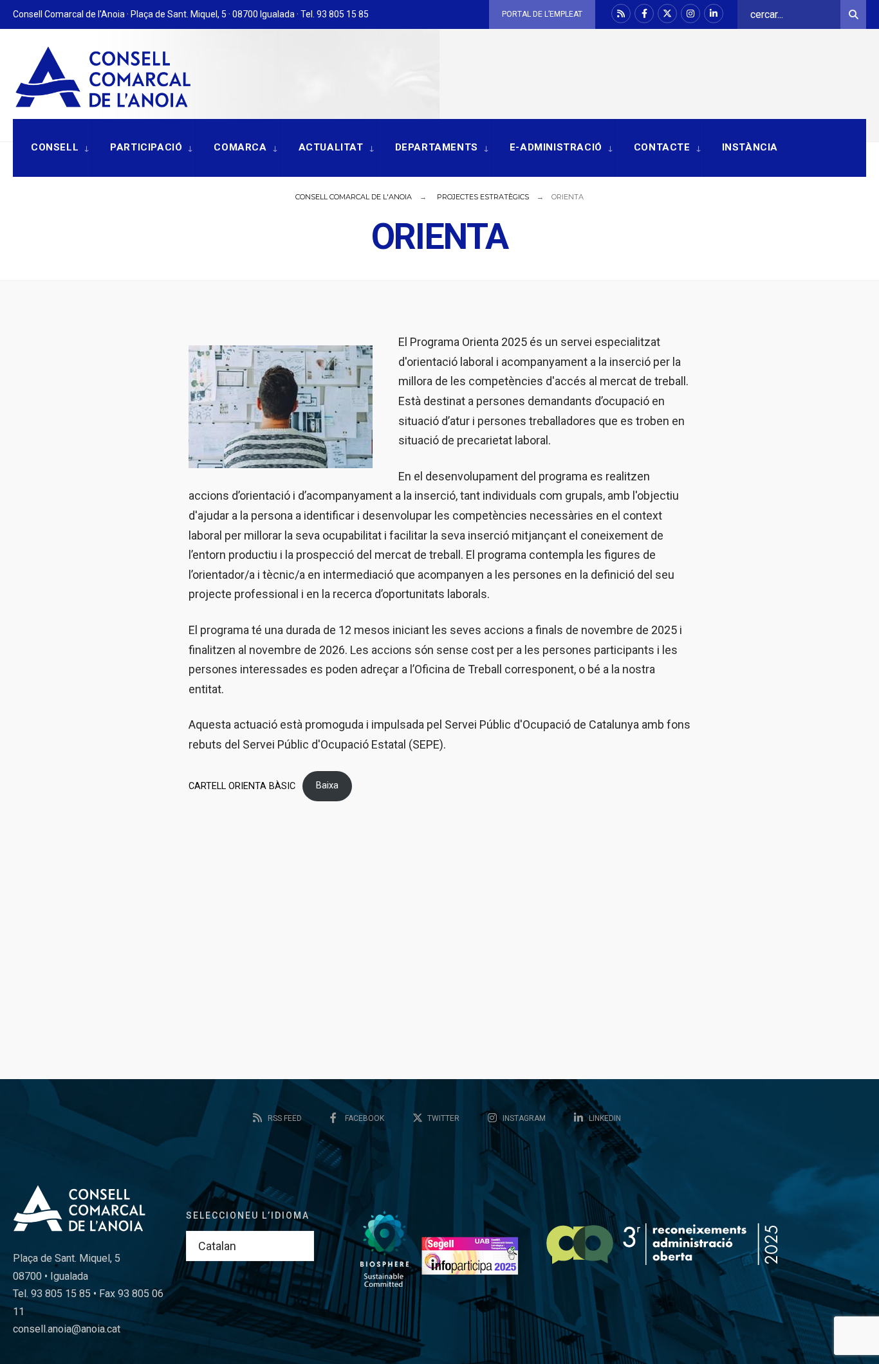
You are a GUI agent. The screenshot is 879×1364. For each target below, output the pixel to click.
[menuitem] (52, 148)
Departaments (436, 147)
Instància (750, 147)
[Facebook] (644, 13)
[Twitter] (667, 13)
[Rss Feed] (621, 13)
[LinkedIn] (713, 13)
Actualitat (331, 147)
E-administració (556, 147)
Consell (55, 147)
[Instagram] (690, 13)
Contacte (662, 147)
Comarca (240, 147)
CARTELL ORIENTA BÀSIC (242, 785)
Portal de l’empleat (542, 14)
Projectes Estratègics (483, 196)
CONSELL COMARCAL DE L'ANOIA (353, 196)
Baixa (327, 785)
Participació (146, 147)
